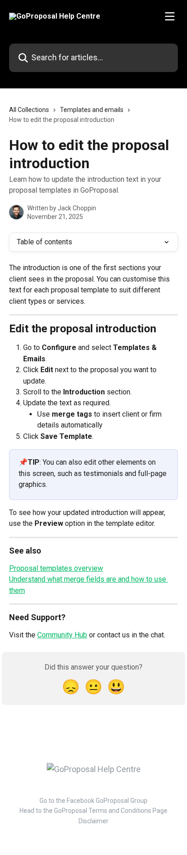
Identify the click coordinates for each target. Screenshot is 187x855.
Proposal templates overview (56, 568)
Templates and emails (91, 109)
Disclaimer (93, 821)
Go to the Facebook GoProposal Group (93, 800)
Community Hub (62, 635)
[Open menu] (170, 16)
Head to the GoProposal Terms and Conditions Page (93, 810)
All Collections (29, 109)
